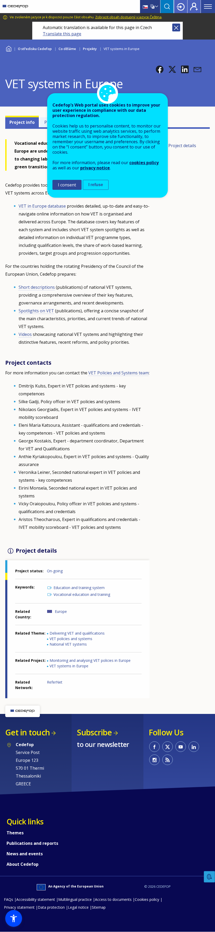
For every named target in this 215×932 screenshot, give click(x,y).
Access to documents (113, 899)
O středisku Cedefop (35, 48)
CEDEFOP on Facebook (154, 746)
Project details (182, 145)
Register (194, 6)
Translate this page (62, 34)
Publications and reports (32, 843)
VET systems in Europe (69, 665)
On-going (55, 570)
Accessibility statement (35, 899)
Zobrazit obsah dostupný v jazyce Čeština (128, 17)
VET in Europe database (42, 206)
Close (176, 27)
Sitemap (99, 907)
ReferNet (54, 682)
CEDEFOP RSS (167, 760)
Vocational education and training (81, 594)
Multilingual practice (75, 899)
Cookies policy (147, 899)
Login (180, 6)
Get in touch (27, 732)
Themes (15, 833)
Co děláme (67, 48)
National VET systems (68, 644)
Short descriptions (37, 287)
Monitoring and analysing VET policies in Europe (90, 660)
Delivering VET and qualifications (77, 633)
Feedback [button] (209, 877)
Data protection (51, 907)
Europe (61, 611)
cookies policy (144, 162)
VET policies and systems (71, 638)
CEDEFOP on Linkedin (194, 746)
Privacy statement (19, 907)
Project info (22, 122)
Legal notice (78, 907)
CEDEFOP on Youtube (180, 746)
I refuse (95, 184)
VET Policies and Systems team (118, 373)
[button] (159, 69)
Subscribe (94, 732)
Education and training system (79, 587)
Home (8, 48)
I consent (67, 185)
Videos (25, 334)
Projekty (90, 48)
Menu (208, 6)
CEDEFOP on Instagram (154, 760)
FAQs (8, 899)
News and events (25, 854)
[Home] (15, 6)
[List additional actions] (156, 6)
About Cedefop (23, 864)
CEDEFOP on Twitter (167, 746)
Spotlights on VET (36, 311)
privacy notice (95, 168)
